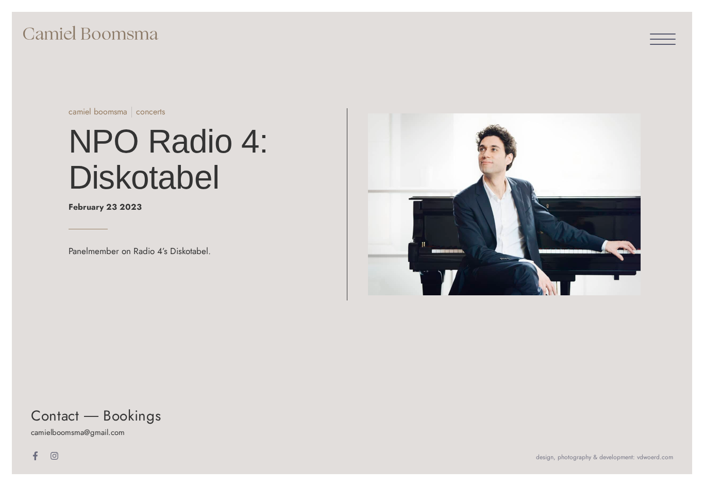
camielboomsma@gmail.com (78, 432)
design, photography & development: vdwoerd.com (604, 457)
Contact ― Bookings (96, 415)
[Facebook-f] (35, 455)
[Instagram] (54, 455)
